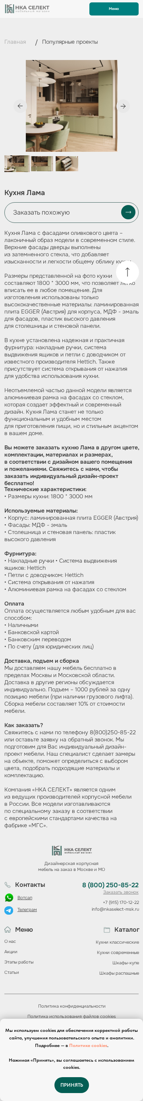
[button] (71, 212)
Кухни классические (117, 942)
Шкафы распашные (119, 973)
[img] (127, 272)
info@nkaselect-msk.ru (115, 909)
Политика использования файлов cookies (71, 1016)
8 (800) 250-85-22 (110, 885)
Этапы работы (18, 962)
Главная (15, 42)
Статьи (11, 972)
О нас (10, 941)
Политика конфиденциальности (72, 1006)
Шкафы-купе (125, 963)
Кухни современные (118, 952)
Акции (10, 951)
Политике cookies (88, 1045)
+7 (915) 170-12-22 (121, 902)
